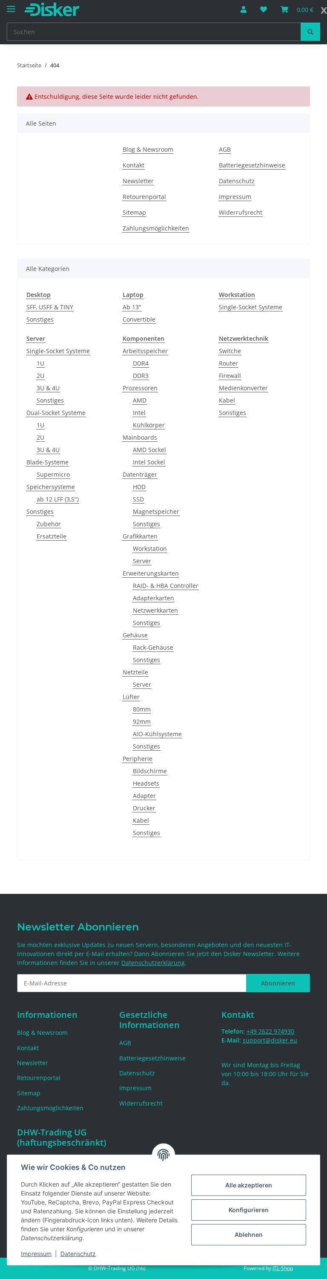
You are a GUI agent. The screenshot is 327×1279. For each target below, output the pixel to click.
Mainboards (140, 437)
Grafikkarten (140, 536)
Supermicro (53, 474)
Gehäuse (135, 635)
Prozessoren (140, 388)
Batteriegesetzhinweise (252, 165)
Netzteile (135, 672)
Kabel (141, 820)
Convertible (139, 319)
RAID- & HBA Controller (165, 586)
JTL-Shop (282, 1268)
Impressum (36, 1253)
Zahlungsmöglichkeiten (156, 228)
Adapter (144, 796)
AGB (225, 149)
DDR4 (141, 363)
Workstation (150, 548)
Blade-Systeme (47, 462)
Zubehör (49, 524)
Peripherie (137, 759)
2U (40, 376)
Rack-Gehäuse (153, 647)
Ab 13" (132, 307)
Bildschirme (150, 771)
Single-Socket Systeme (250, 307)
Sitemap (134, 212)
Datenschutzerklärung (153, 963)
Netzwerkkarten (155, 610)
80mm (142, 709)
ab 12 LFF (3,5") (58, 499)
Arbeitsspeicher (145, 351)
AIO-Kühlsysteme (157, 734)
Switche (230, 351)
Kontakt (133, 165)
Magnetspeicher (156, 511)
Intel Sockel (149, 462)
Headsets (146, 783)
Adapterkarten (153, 598)
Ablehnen (249, 1234)
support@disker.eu (270, 1040)
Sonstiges (40, 319)
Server (142, 561)
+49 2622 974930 (270, 1031)
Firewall (230, 376)
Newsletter (138, 181)
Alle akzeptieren (248, 1185)
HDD (139, 487)
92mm (142, 721)
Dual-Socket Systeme (56, 413)
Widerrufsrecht (240, 212)
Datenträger (140, 474)
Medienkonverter (243, 388)
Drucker (144, 808)
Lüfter (131, 697)
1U (40, 363)
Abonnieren (278, 983)
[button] (243, 9)
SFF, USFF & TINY (49, 307)
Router (228, 363)
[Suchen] (310, 32)
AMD (139, 400)
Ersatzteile (51, 536)
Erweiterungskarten (151, 573)
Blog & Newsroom (148, 149)
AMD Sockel (149, 450)
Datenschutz (78, 1253)
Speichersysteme (50, 487)
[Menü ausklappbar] (11, 5)
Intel (139, 413)
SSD (138, 499)
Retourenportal (144, 197)
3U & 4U (48, 388)
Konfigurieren (249, 1209)
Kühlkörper (149, 425)
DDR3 (141, 376)
